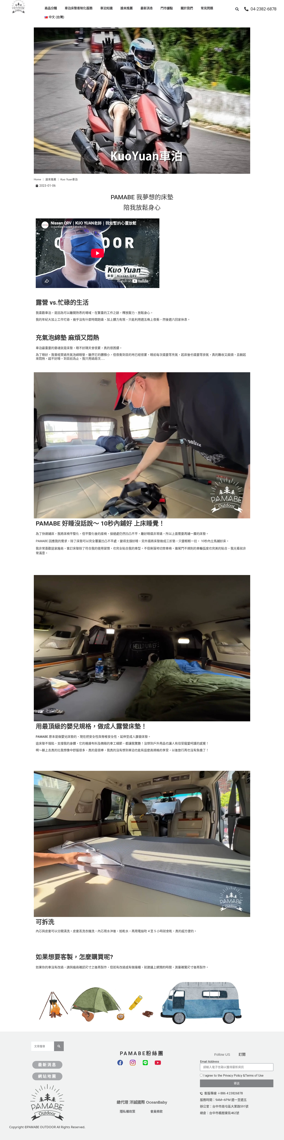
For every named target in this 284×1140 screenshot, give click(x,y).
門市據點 (167, 8)
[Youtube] (161, 1065)
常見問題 (207, 8)
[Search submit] (59, 1046)
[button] (237, 9)
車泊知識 (106, 8)
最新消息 (146, 8)
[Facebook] (123, 1065)
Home (37, 179)
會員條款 (156, 1111)
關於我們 (187, 8)
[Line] (148, 1065)
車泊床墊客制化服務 (79, 8)
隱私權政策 (127, 1111)
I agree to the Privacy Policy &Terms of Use (233, 1075)
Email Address (209, 1061)
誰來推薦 (126, 8)
